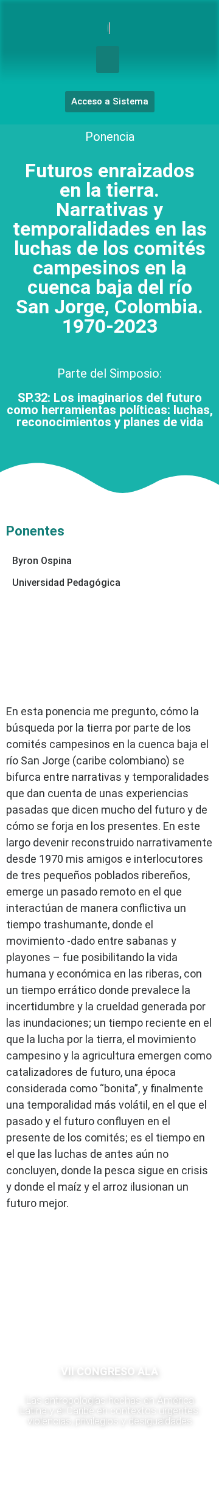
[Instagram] (109, 1317)
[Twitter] (146, 1317)
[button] (107, 59)
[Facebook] (73, 1317)
